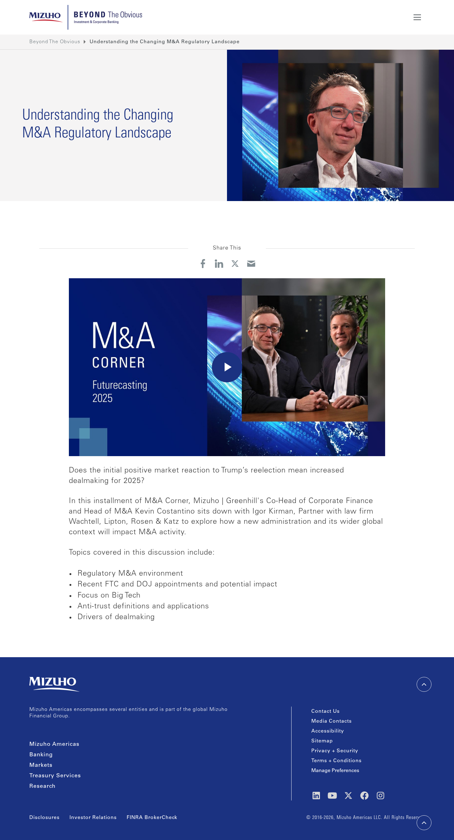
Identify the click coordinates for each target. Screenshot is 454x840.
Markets (41, 765)
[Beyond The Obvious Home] (107, 17)
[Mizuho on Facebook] (364, 795)
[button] (417, 17)
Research (42, 786)
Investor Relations (93, 817)
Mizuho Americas (54, 744)
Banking (41, 755)
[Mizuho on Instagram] (380, 795)
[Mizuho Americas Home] (46, 17)
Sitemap (322, 741)
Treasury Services (55, 776)
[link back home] (54, 684)
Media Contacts (331, 721)
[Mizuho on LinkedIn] (316, 795)
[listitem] (165, 42)
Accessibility (327, 731)
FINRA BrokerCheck (152, 817)
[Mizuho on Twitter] (348, 795)
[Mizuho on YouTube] (332, 795)
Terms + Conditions (336, 760)
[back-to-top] (424, 822)
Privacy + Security (334, 751)
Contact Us (325, 711)
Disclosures (44, 817)
